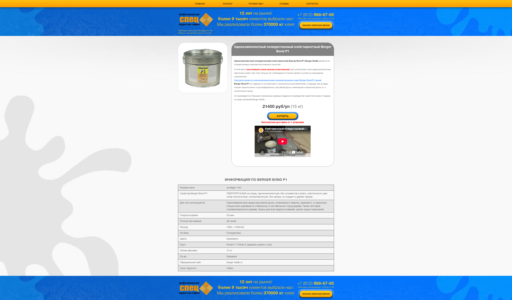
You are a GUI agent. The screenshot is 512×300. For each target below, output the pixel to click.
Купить (283, 116)
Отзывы (284, 4)
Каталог (228, 4)
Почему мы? (256, 4)
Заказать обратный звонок (316, 25)
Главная (200, 4)
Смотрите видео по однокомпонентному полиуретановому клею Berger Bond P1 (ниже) (277, 80)
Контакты (312, 4)
